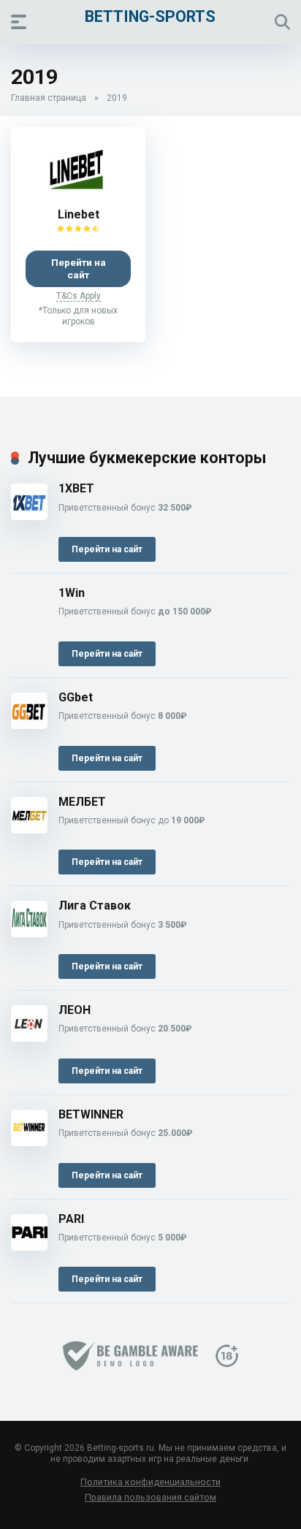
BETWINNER (90, 1114)
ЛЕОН (74, 1010)
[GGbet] (29, 725)
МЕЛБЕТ (82, 802)
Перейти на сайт (78, 268)
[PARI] (29, 1247)
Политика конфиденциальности (150, 1481)
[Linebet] (78, 196)
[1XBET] (29, 516)
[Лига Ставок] (29, 933)
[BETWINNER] (29, 1142)
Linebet (78, 214)
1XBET (76, 488)
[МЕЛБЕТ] (29, 829)
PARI (71, 1219)
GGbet (75, 697)
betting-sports (150, 15)
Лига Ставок (94, 905)
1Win (71, 593)
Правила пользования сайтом (150, 1497)
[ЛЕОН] (29, 1038)
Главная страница (48, 98)
